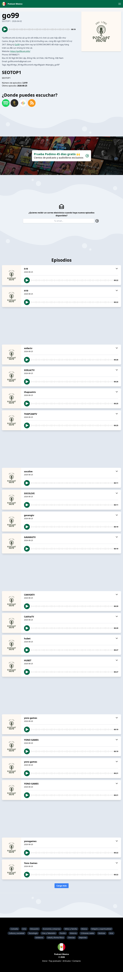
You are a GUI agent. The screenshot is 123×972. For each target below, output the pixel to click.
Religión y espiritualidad (101, 929)
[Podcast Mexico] (61, 947)
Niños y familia (71, 929)
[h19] (11, 275)
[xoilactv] (11, 355)
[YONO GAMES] (11, 746)
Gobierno (39, 937)
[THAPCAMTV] (11, 420)
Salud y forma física (55, 937)
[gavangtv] (11, 522)
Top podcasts (55, 961)
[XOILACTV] (11, 376)
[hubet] (11, 645)
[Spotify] (5, 103)
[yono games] (11, 724)
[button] (119, 3)
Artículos (67, 961)
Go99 (17, 44)
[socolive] (11, 478)
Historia (73, 933)
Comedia (14, 929)
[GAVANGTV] (11, 544)
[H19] (11, 297)
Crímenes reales (87, 933)
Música (84, 929)
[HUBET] (11, 667)
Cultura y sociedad (16, 933)
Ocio (111, 933)
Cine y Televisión (48, 933)
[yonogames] (11, 848)
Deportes (83, 937)
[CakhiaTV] (11, 623)
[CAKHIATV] (11, 601)
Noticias (101, 933)
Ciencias (71, 937)
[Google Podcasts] (23, 103)
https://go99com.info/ (20, 51)
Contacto (76, 961)
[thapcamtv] (11, 398)
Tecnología (33, 933)
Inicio (44, 961)
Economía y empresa (51, 929)
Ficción (63, 933)
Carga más (61, 885)
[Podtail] (14, 103)
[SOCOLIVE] (11, 500)
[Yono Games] (11, 869)
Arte (24, 929)
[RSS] (31, 103)
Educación (34, 929)
